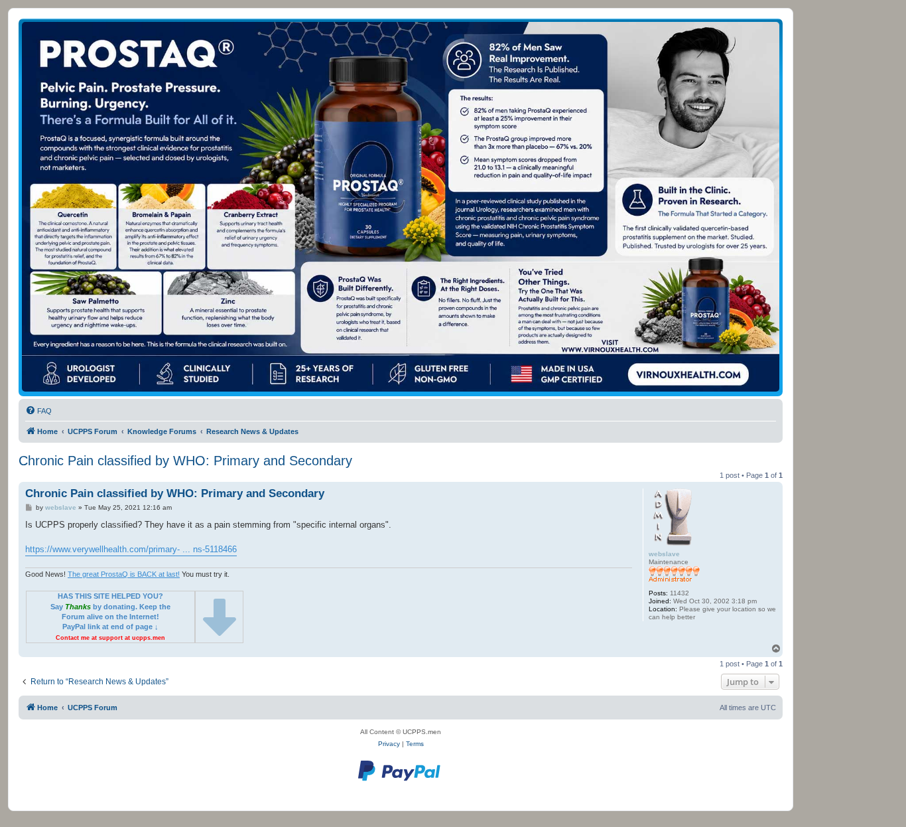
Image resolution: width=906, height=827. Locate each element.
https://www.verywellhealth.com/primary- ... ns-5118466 (131, 549)
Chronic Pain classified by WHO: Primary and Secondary (185, 460)
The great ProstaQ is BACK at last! (124, 574)
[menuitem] (38, 411)
